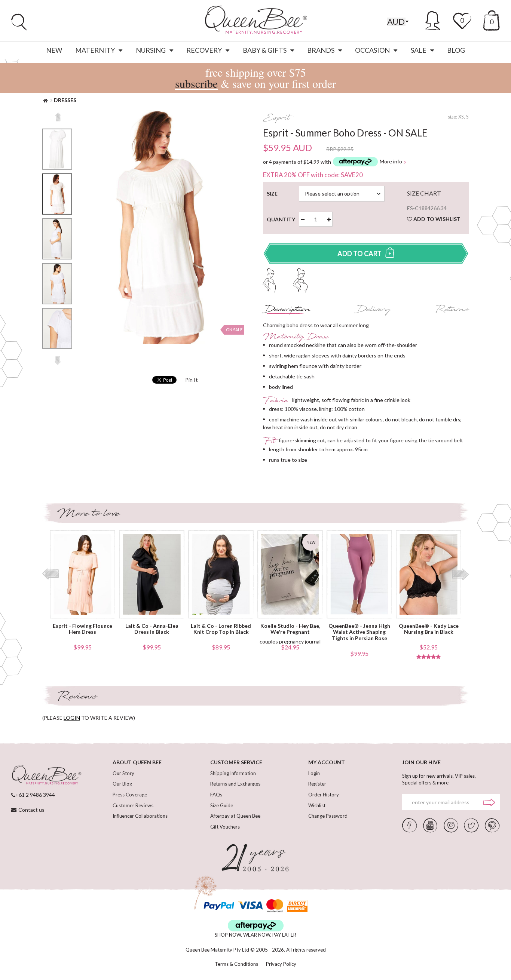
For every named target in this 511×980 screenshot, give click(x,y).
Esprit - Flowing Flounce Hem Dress (82, 629)
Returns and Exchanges (235, 784)
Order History (323, 795)
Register (317, 784)
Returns (452, 310)
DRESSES (65, 100)
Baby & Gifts (265, 50)
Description (286, 310)
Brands (320, 50)
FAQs (216, 795)
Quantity (284, 219)
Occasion (372, 50)
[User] (433, 19)
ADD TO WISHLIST (436, 219)
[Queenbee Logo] (46, 775)
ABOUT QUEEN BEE (137, 762)
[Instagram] (451, 825)
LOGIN (72, 718)
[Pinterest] (492, 825)
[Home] (45, 100)
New (54, 50)
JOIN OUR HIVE (421, 762)
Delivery (373, 310)
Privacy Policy (281, 964)
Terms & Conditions (236, 964)
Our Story (123, 773)
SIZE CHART (424, 193)
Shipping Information (233, 773)
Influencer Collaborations (140, 816)
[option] (57, 194)
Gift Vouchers (225, 827)
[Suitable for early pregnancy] (269, 279)
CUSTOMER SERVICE (236, 762)
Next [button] (58, 360)
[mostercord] (274, 905)
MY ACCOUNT (326, 762)
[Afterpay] (256, 925)
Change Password (328, 816)
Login (314, 773)
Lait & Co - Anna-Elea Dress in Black (151, 629)
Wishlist (316, 805)
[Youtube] (430, 825)
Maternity (95, 50)
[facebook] (409, 825)
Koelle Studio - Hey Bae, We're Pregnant (290, 629)
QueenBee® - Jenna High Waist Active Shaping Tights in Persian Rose (359, 632)
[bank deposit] (297, 905)
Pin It (191, 380)
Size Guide (221, 805)
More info (391, 162)
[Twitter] (471, 825)
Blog (456, 50)
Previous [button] (58, 117)
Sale (418, 50)
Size (274, 193)
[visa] (250, 905)
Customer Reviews (133, 805)
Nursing (151, 50)
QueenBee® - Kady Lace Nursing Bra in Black (429, 629)
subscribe (196, 83)
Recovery (204, 50)
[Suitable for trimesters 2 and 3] (300, 279)
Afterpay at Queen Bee (235, 816)
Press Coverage (130, 795)
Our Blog (122, 784)
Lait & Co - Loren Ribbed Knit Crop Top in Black (221, 629)
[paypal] (219, 905)
